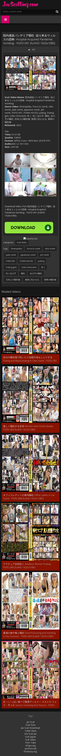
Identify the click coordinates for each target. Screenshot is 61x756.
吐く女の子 (10, 273)
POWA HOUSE (26, 261)
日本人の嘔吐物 (12, 279)
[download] (29, 227)
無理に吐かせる (32, 279)
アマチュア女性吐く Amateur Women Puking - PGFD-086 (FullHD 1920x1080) (27, 565)
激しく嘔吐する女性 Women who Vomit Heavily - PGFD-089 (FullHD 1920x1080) (28, 428)
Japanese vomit (27, 254)
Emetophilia (16, 248)
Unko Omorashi (28, 267)
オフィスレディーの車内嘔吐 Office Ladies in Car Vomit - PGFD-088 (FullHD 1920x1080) (29, 496)
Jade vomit (10, 254)
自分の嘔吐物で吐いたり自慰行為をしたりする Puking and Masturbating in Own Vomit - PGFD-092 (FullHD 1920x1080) (30, 359)
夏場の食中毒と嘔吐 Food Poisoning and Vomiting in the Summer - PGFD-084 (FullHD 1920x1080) (29, 634)
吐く (43, 267)
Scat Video (22, 242)
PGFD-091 (10, 261)
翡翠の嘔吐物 (50, 279)
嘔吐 (22, 273)
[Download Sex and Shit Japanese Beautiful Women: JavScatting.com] (20, 4)
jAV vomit (44, 254)
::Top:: (30, 716)
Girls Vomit (49, 248)
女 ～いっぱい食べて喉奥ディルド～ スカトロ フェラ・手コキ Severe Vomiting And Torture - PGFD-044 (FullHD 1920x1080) (30, 703)
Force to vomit (33, 248)
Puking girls (11, 267)
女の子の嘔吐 (35, 273)
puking (40, 261)
